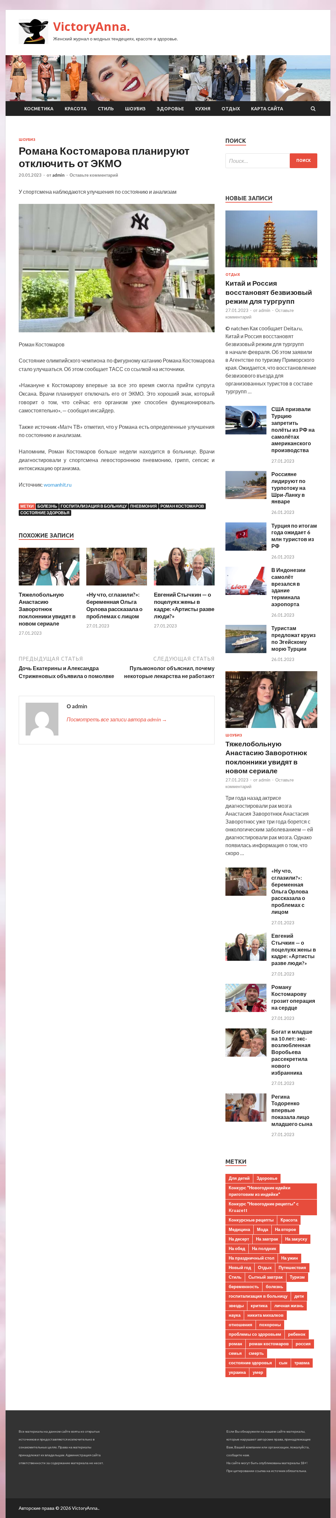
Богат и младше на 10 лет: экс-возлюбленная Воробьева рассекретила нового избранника (291, 1052)
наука (235, 1315)
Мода (262, 1229)
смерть (256, 1353)
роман (235, 1343)
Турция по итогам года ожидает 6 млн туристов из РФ (294, 535)
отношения (240, 1324)
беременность (244, 1286)
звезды (236, 1305)
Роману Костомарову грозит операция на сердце (293, 997)
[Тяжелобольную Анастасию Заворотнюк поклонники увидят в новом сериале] (49, 587)
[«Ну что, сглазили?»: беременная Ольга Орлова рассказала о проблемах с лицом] (116, 587)
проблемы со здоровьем (255, 1334)
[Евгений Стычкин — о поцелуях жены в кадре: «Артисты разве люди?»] (184, 587)
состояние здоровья (45, 512)
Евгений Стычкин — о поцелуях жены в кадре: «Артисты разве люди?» (184, 605)
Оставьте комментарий (94, 175)
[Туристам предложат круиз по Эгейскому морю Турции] (245, 651)
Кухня (202, 108)
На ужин (289, 1258)
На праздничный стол (251, 1258)
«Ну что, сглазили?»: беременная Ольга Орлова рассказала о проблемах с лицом (114, 605)
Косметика (38, 108)
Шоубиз (135, 108)
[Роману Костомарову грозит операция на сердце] (245, 1010)
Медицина (239, 1229)
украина (237, 1372)
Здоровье (170, 108)
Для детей (239, 1178)
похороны (270, 1324)
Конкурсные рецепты (251, 1219)
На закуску (296, 1239)
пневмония (143, 506)
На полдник (264, 1248)
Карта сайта (267, 108)
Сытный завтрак (265, 1277)
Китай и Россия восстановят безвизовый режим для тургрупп (268, 292)
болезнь (47, 506)
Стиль (106, 108)
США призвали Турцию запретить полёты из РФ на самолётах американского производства (293, 429)
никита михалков (265, 1315)
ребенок (296, 1334)
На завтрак (267, 1239)
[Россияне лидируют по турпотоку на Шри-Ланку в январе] (245, 497)
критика (259, 1305)
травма (301, 1362)
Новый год (240, 1267)
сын (283, 1362)
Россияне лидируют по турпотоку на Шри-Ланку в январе (288, 487)
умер (258, 1372)
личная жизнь (289, 1305)
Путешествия (292, 1267)
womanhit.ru (58, 484)
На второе (285, 1229)
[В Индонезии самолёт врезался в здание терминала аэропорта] (245, 593)
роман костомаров (182, 506)
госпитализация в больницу (94, 506)
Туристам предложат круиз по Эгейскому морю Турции (293, 638)
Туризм (297, 1277)
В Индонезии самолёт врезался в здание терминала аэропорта (288, 587)
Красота (76, 108)
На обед (237, 1248)
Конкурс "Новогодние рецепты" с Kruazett (264, 1207)
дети (299, 1296)
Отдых (230, 108)
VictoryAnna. (91, 26)
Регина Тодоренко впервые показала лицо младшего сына (291, 1110)
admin (58, 175)
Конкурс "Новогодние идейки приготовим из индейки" (259, 1191)
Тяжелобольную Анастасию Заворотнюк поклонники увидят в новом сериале (47, 609)
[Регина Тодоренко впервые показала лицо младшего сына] (245, 1119)
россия (303, 1343)
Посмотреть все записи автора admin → (117, 719)
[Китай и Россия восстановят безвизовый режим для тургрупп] (271, 268)
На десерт (239, 1239)
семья (235, 1353)
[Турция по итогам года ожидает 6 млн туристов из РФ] (245, 548)
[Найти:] (271, 160)
